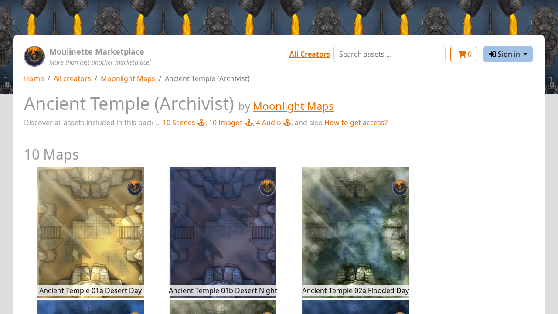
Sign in (509, 54)
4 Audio (268, 122)
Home (34, 78)
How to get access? (356, 122)
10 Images (226, 122)
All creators (72, 78)
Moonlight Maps (128, 78)
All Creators (309, 54)
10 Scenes (179, 122)
